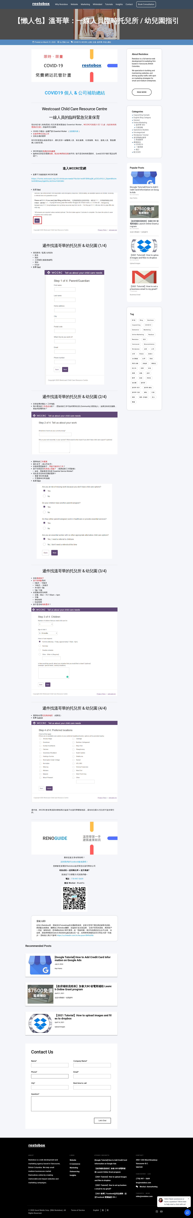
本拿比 (149, 378)
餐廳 (133, 402)
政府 (148, 373)
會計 (137, 149)
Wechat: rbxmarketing (148, 1187)
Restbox (151, 334)
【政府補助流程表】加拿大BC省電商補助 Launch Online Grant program (83, 988)
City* (33, 1083)
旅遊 (140, 378)
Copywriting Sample (141, 115)
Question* (35, 1094)
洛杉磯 (134, 383)
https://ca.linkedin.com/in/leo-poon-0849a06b (75, 935)
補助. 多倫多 (143, 397)
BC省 (133, 320)
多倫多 (145, 363)
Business (150, 320)
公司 (152, 349)
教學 (133, 378)
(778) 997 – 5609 (143, 1179)
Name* (34, 1061)
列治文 (141, 354)
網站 (109, 42)
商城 (151, 358)
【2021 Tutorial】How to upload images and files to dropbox (83, 1017)
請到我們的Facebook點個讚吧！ (74, 862)
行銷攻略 (139, 127)
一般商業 (139, 147)
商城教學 (139, 140)
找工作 (134, 368)
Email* (76, 1072)
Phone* (34, 1072)
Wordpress (136, 349)
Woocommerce (149, 344)
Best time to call (80, 1083)
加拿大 (150, 354)
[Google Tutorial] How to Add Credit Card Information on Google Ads (83, 959)
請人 (153, 397)
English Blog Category (142, 117)
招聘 (142, 368)
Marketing (85, 4)
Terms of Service (78, 1210)
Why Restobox (61, 4)
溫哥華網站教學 (140, 137)
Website (74, 4)
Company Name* (80, 1061)
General (137, 120)
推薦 (133, 373)
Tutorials (109, 4)
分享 (133, 354)
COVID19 (77, 42)
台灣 (143, 358)
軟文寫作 (137, 152)
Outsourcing (74, 1171)
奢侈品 (154, 363)
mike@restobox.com (144, 1196)
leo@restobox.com (143, 1183)
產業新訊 (137, 142)
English (96, 1210)
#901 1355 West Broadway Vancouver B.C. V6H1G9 (146, 1163)
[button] (142, 92)
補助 (133, 397)
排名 (149, 368)
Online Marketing (140, 123)
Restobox (135, 339)
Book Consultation (146, 4)
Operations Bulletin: (141, 130)
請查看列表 (74, 131)
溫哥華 (99, 42)
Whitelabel (97, 4)
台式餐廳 (135, 358)
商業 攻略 (135, 363)
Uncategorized (139, 132)
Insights (119, 4)
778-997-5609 (77, 879)
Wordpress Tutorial (141, 135)
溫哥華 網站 (148, 387)
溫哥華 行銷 (136, 392)
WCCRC (84, 42)
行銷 (153, 392)
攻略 (140, 373)
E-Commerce (75, 1164)
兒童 (94, 42)
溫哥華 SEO (140, 125)
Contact (129, 4)
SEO (144, 339)
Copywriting (136, 325)
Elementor (135, 330)
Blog (141, 320)
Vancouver (136, 344)
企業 (90, 42)
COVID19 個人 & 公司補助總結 (75, 92)
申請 (105, 42)
